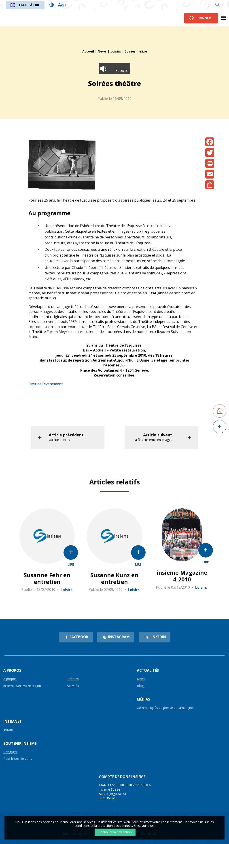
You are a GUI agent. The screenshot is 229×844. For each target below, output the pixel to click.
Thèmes (73, 679)
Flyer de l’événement (45, 383)
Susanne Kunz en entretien (114, 578)
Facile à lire (29, 5)
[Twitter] (209, 152)
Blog (140, 686)
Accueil (88, 51)
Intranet (9, 730)
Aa (62, 5)
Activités (73, 686)
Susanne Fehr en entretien (47, 578)
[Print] (209, 163)
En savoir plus (144, 825)
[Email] (209, 174)
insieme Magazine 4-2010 (182, 576)
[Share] (209, 184)
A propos (10, 679)
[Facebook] (209, 142)
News (102, 51)
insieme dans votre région (22, 686)
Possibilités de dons (17, 759)
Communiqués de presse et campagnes (165, 708)
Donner (204, 18)
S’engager (10, 752)
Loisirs (115, 51)
